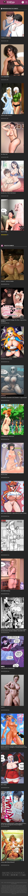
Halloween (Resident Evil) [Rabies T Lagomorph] (14, 397)
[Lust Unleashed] (12, 59)
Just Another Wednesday (8, 668)
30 (14, 875)
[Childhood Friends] (12, 24)
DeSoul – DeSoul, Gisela (7, 281)
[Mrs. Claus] (12, 767)
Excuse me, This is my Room (8, 193)
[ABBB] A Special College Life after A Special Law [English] (14, 320)
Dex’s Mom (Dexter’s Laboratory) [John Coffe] (13, 513)
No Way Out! (4, 154)
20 (12, 875)
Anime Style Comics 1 (6, 115)
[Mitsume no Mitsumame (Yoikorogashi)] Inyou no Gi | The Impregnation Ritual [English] (13, 824)
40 (16, 875)
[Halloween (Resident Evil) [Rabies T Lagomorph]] (12, 380)
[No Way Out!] (12, 137)
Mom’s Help (4, 231)
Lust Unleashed (5, 76)
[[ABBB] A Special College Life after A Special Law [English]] (12, 303)
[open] (26, 2)
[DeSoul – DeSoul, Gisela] (12, 264)
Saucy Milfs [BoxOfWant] (7, 862)
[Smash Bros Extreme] (12, 342)
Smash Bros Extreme (6, 359)
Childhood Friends (6, 38)
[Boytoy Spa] (12, 458)
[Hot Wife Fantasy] (12, 574)
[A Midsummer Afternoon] (12, 419)
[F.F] (12, 535)
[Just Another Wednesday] (12, 651)
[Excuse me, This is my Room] (12, 176)
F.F (1, 552)
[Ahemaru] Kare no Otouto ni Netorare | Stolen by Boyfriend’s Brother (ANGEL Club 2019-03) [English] (13, 631)
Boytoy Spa (4, 474)
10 (7, 875)
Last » (24, 875)
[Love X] (12, 690)
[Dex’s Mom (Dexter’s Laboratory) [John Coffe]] (12, 496)
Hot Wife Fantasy (5, 591)
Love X (2, 707)
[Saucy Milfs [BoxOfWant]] (12, 845)
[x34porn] (8, 2)
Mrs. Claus (4, 784)
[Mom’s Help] (12, 214)
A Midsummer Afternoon (7, 436)
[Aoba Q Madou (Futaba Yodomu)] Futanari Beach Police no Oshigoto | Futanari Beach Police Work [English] (14, 747)
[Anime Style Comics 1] (12, 98)
